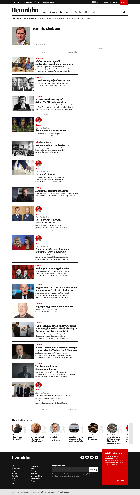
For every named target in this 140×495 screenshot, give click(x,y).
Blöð (32, 468)
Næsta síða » (73, 52)
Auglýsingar (35, 481)
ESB (82, 19)
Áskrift (33, 471)
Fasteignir (34, 466)
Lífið (93, 12)
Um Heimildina (36, 476)
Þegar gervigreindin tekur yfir (55, 19)
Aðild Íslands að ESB (72, 19)
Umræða (78, 12)
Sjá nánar (64, 492)
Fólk (61, 12)
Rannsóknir (54, 12)
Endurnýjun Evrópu (30, 19)
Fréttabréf (34, 473)
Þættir (14, 483)
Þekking (86, 12)
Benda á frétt (36, 478)
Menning (69, 12)
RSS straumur (39, 44)
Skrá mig (93, 470)
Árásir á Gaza (89, 19)
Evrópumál (41, 19)
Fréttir (45, 12)
